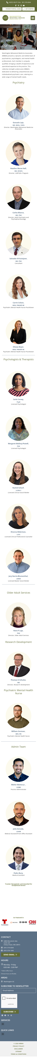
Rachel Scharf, (18, 488)
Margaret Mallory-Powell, (18, 443)
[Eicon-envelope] (23, 5)
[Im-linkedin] (13, 5)
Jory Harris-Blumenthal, (18, 576)
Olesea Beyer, (18, 347)
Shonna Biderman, (18, 532)
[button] (33, 18)
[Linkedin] (2, 1015)
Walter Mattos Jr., (18, 785)
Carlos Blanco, (18, 212)
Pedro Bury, (18, 873)
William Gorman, (18, 731)
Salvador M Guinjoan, (18, 258)
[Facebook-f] (16, 5)
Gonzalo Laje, (18, 122)
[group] (4, 922)
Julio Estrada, (18, 829)
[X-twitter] (18, 5)
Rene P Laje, (18, 631)
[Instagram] (21, 5)
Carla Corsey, (18, 399)
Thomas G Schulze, (18, 680)
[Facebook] (5, 1015)
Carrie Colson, (18, 303)
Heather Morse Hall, (18, 168)
